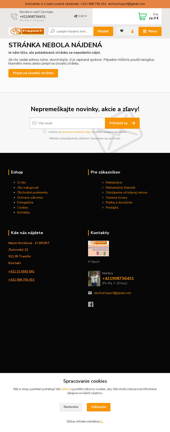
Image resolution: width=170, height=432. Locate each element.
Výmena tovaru (116, 197)
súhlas (65, 389)
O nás (21, 182)
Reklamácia (114, 182)
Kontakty (23, 212)
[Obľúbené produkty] (121, 31)
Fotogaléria (25, 202)
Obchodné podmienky (32, 192)
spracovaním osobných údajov (76, 132)
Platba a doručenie (119, 202)
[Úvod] (26, 31)
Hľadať (103, 31)
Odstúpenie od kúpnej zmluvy (126, 192)
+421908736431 (33, 16)
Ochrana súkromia (30, 197)
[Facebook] (92, 306)
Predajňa (112, 207)
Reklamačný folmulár (120, 187)
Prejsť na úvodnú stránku (33, 73)
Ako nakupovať (28, 187)
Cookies (22, 207)
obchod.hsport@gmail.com (112, 293)
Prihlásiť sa (118, 123)
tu (101, 422)
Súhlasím (98, 407)
